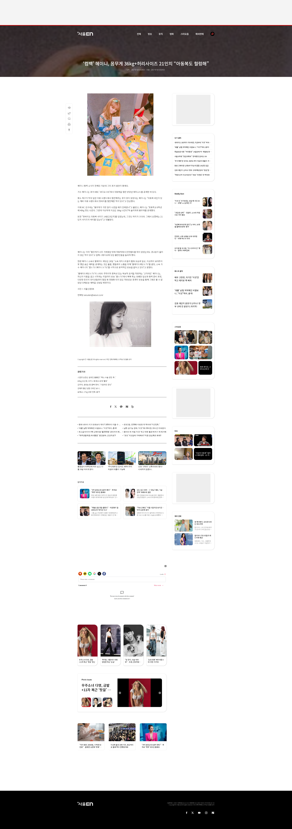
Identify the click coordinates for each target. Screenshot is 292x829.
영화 (172, 34)
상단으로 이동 (69, 130)
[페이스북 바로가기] (186, 812)
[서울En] (85, 34)
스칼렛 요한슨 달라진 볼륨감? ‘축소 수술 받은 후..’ (97, 377)
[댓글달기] (69, 118)
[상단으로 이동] (69, 130)
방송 (150, 34)
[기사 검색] (210, 34)
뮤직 (161, 34)
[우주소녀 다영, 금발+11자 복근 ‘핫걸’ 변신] (139, 693)
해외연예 (200, 34)
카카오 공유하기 (121, 406)
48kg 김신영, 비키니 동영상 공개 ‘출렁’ (93, 381)
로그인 (212, 803)
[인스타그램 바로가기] (206, 812)
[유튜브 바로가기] (199, 812)
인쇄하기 (69, 124)
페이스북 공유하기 (110, 406)
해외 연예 (178, 516)
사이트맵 (207, 803)
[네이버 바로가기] (213, 812)
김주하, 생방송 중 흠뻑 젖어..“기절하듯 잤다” (95, 384)
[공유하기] (69, 113)
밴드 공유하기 (132, 406)
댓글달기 (69, 118)
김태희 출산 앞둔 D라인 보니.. (89, 388)
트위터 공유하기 (115, 406)
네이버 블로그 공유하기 (126, 406)
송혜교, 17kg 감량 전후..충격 (89, 392)
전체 (139, 34)
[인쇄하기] (69, 124)
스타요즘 (185, 34)
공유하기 (69, 113)
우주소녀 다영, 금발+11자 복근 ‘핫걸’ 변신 (96, 690)
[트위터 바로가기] (192, 812)
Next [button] (160, 693)
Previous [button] (120, 693)
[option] (139, 693)
